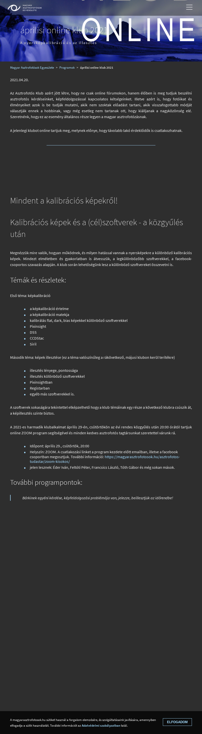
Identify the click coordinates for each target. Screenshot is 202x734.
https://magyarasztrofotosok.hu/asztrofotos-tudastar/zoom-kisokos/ (105, 459)
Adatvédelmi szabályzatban (101, 725)
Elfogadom (177, 722)
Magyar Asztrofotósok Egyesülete (32, 67)
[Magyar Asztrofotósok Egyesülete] (25, 8)
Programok (67, 67)
